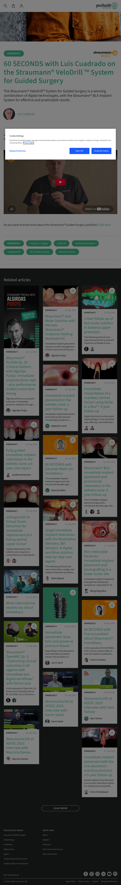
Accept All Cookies (101, 151)
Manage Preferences (18, 150)
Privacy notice (28, 143)
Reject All (79, 151)
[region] (60, 144)
